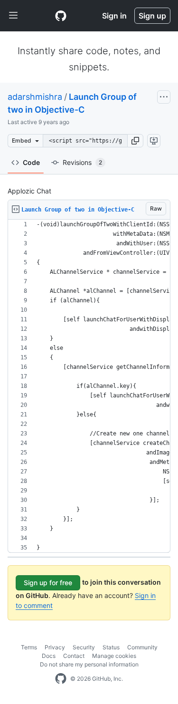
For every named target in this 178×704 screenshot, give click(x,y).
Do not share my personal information (89, 664)
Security (84, 647)
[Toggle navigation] (13, 16)
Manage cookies (114, 655)
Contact (73, 655)
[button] (135, 140)
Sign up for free (48, 583)
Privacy (55, 647)
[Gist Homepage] (60, 15)
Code (31, 162)
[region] (89, 386)
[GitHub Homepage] (60, 679)
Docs (49, 655)
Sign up (152, 15)
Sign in (114, 15)
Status (111, 647)
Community (142, 647)
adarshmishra (35, 97)
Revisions (82, 162)
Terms (29, 647)
